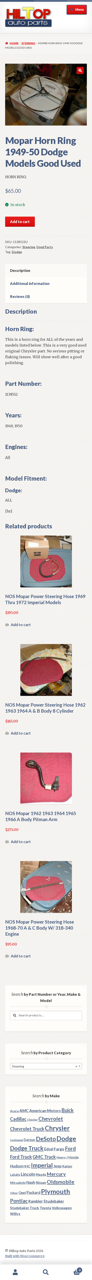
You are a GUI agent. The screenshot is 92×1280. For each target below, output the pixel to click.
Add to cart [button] (21, 624)
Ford (70, 1148)
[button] (80, 70)
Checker (32, 1119)
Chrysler (57, 1128)
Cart (70, 1268)
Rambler (35, 1201)
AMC (24, 1110)
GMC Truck (44, 1156)
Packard (33, 1192)
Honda (73, 1157)
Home (14, 43)
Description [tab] (20, 270)
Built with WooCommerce (24, 1256)
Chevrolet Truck (27, 1129)
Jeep (57, 1166)
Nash (30, 1182)
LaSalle (15, 1174)
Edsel (48, 1149)
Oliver (14, 1193)
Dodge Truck (27, 1148)
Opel (22, 1193)
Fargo (59, 1149)
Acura (14, 1111)
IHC (27, 1166)
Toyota (45, 1208)
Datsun (29, 1140)
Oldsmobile (60, 1182)
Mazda (41, 1174)
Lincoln (28, 1174)
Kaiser (67, 1166)
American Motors (45, 1110)
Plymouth (55, 1191)
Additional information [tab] (29, 283)
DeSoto (46, 1138)
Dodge (17, 252)
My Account (15, 1272)
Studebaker (54, 1201)
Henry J (62, 1157)
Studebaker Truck (24, 1208)
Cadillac (18, 1119)
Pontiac (19, 1201)
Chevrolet (50, 1118)
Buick (67, 1110)
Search (46, 1272)
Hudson (17, 1166)
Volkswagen (62, 1208)
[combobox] (46, 1066)
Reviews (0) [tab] (20, 296)
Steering (28, 43)
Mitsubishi (18, 1183)
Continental (16, 1140)
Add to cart (20, 221)
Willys (15, 1213)
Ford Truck (21, 1156)
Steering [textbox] (44, 1066)
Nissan (41, 1182)
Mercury (56, 1174)
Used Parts (44, 247)
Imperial (42, 1165)
